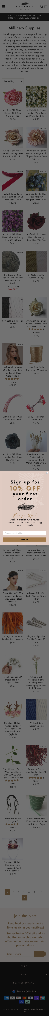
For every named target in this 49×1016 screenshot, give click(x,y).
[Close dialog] (47, 473)
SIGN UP (24, 539)
